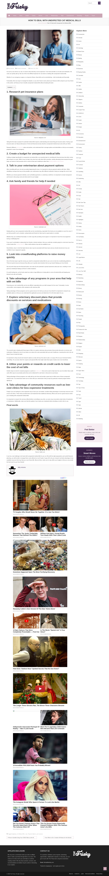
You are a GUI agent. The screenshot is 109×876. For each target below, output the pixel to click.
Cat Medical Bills (21, 834)
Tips (79, 384)
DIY (79, 130)
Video (79, 411)
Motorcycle (81, 291)
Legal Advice (81, 257)
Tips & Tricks (81, 387)
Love (46, 15)
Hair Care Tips (82, 202)
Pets (79, 322)
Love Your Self (82, 271)
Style (62, 15)
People (80, 319)
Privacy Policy (99, 873)
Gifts (79, 181)
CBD (79, 85)
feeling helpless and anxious (56, 161)
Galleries (80, 168)
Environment (81, 144)
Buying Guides (82, 72)
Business (80, 68)
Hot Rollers (81, 236)
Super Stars (81, 370)
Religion (80, 343)
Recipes (80, 336)
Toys (79, 394)
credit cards (39, 371)
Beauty (80, 54)
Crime (79, 116)
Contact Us (77, 873)
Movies (40, 15)
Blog (79, 65)
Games (80, 175)
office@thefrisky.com (49, 862)
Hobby (80, 226)
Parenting (79, 15)
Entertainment (70, 15)
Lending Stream (20, 244)
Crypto (80, 120)
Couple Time (81, 109)
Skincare (80, 357)
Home (14, 15)
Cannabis (80, 75)
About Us (71, 873)
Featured (80, 154)
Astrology (80, 48)
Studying (80, 363)
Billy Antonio (11, 68)
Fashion (80, 151)
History (80, 223)
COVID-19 (80, 113)
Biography (80, 61)
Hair (79, 199)
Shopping (80, 353)
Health (27, 15)
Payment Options (32, 834)
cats (26, 834)
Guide (79, 192)
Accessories (81, 34)
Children (80, 92)
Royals (86, 15)
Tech (79, 374)
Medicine (80, 281)
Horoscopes (81, 233)
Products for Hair (82, 329)
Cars (79, 79)
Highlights (80, 219)
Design (80, 127)
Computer (80, 106)
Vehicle (80, 408)
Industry (80, 243)
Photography (81, 326)
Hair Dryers (81, 206)
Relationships (54, 15)
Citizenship (81, 96)
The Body (80, 381)
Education (80, 137)
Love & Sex (81, 267)
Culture (80, 123)
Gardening (81, 178)
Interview (80, 250)
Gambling (80, 171)
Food (79, 157)
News (20, 15)
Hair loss (80, 209)
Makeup (80, 274)
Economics (81, 133)
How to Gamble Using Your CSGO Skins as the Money (22, 837)
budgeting (14, 834)
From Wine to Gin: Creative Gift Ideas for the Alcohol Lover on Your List (59, 837)
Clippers (80, 99)
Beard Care (81, 51)
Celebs (33, 15)
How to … (80, 240)
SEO (79, 350)
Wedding (80, 418)
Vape (79, 405)
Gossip (80, 188)
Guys (79, 195)
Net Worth (80, 308)
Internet (80, 247)
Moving (80, 298)
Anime (79, 41)
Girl (79, 185)
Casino (80, 82)
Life (79, 260)
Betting (80, 58)
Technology (81, 377)
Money (80, 288)
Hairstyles (80, 212)
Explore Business (89, 462)
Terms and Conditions (90, 873)
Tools (79, 391)
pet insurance (19, 147)
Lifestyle (80, 264)
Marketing (80, 278)
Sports (80, 360)
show (13, 87)
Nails (79, 305)
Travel (93, 15)
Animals (24, 68)
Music (79, 302)
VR (79, 415)
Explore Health (89, 438)
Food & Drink (81, 161)
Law (79, 254)
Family (80, 147)
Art (79, 44)
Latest (82, 873)
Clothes (80, 103)
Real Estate (81, 333)
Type (79, 401)
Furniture (80, 164)
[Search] (99, 3)
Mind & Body (81, 284)
